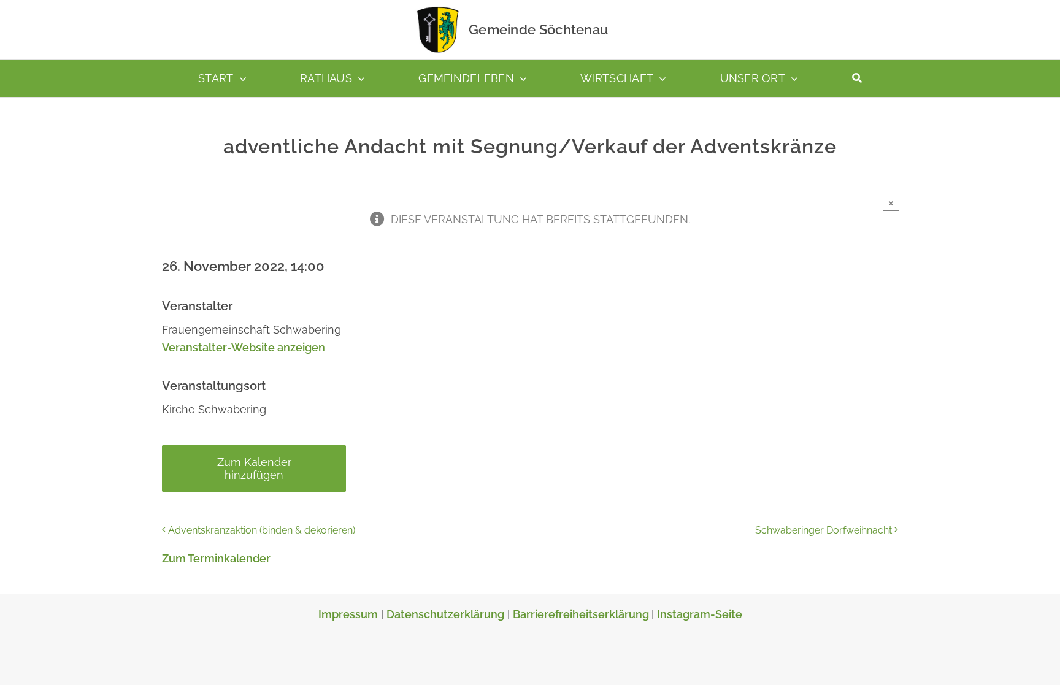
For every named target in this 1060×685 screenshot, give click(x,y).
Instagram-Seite (699, 614)
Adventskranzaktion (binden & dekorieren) (261, 530)
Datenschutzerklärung (445, 614)
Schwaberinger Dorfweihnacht (823, 530)
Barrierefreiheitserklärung (582, 614)
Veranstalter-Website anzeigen (243, 347)
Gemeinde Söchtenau (538, 29)
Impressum (348, 614)
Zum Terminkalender (216, 558)
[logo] (438, 8)
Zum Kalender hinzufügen (254, 468)
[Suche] (857, 78)
